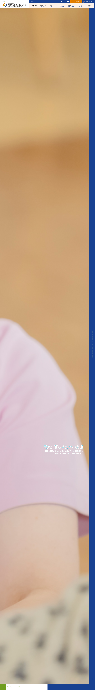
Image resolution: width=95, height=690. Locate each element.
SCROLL (92, 679)
